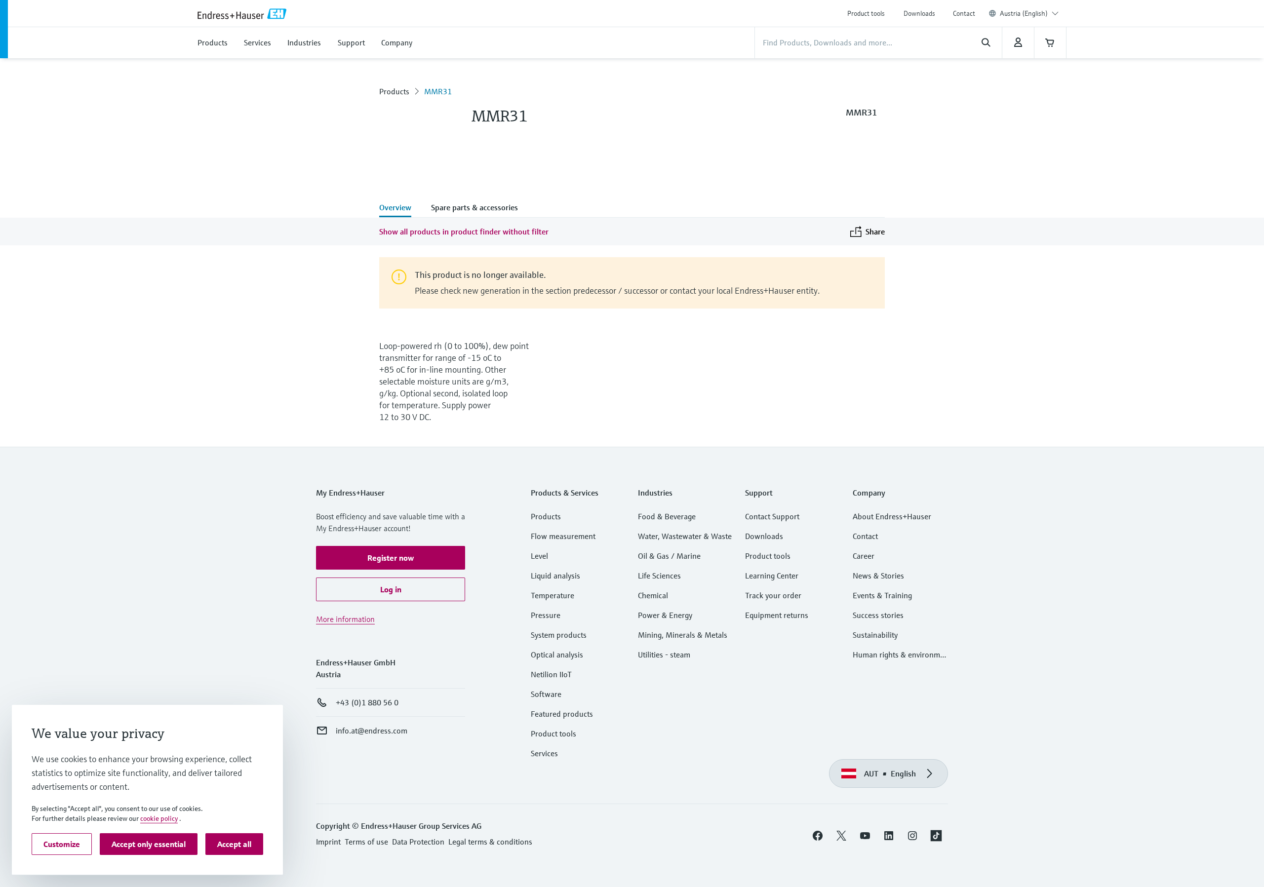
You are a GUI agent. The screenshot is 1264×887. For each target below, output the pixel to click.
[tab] (400, 208)
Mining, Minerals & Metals (682, 635)
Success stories (878, 615)
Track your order (773, 595)
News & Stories (878, 575)
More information (345, 619)
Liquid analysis (555, 575)
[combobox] (1029, 13)
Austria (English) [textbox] (1024, 13)
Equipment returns (776, 615)
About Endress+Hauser (892, 516)
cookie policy (159, 818)
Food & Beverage (667, 516)
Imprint (328, 842)
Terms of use (366, 842)
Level (539, 556)
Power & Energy (665, 615)
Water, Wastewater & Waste (685, 536)
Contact (964, 13)
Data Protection (418, 842)
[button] (390, 558)
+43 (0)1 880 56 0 (367, 702)
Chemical (653, 595)
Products (394, 91)
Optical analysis (557, 654)
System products (559, 635)
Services (544, 753)
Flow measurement (563, 536)
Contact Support (772, 516)
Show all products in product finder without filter (464, 231)
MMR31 (438, 91)
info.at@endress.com (371, 730)
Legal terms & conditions (490, 842)
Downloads (919, 13)
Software (546, 694)
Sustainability (875, 635)
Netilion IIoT (551, 674)
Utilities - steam (664, 654)
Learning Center (771, 575)
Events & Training (882, 595)
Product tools (866, 13)
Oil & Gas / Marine (669, 556)
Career (863, 556)
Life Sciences (659, 575)
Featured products (562, 714)
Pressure (545, 615)
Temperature (552, 595)
